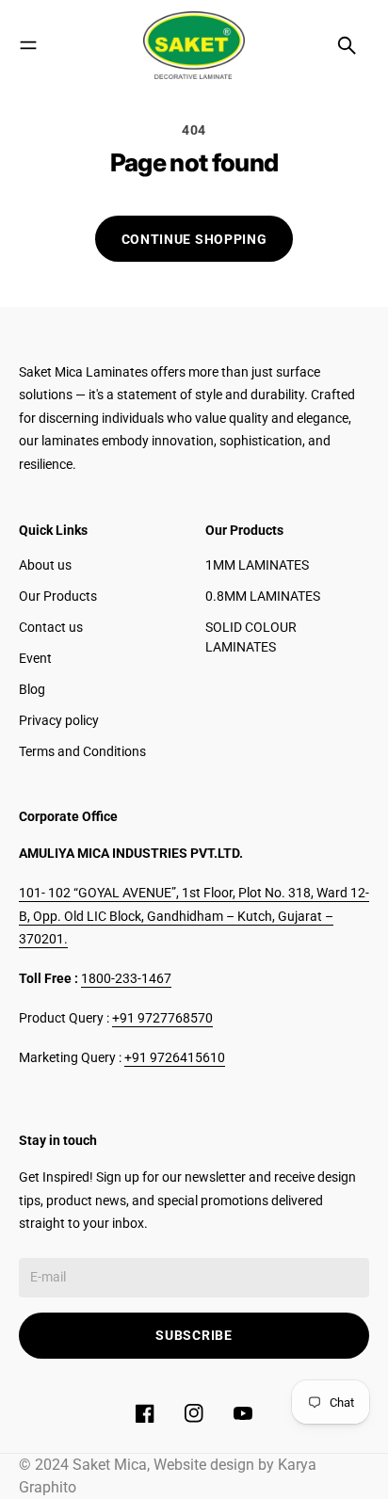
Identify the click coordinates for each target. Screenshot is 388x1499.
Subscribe (193, 1335)
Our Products (58, 596)
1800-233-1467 (126, 978)
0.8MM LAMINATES (262, 596)
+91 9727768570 (162, 1017)
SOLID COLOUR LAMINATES (251, 637)
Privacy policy (59, 720)
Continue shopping (194, 239)
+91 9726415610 (174, 1057)
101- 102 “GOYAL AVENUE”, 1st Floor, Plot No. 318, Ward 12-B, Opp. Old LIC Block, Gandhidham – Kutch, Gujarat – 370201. (194, 915)
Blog (32, 689)
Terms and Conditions (82, 751)
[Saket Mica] (194, 45)
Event (35, 658)
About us (45, 564)
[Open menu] (28, 45)
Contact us (51, 627)
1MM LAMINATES (257, 564)
